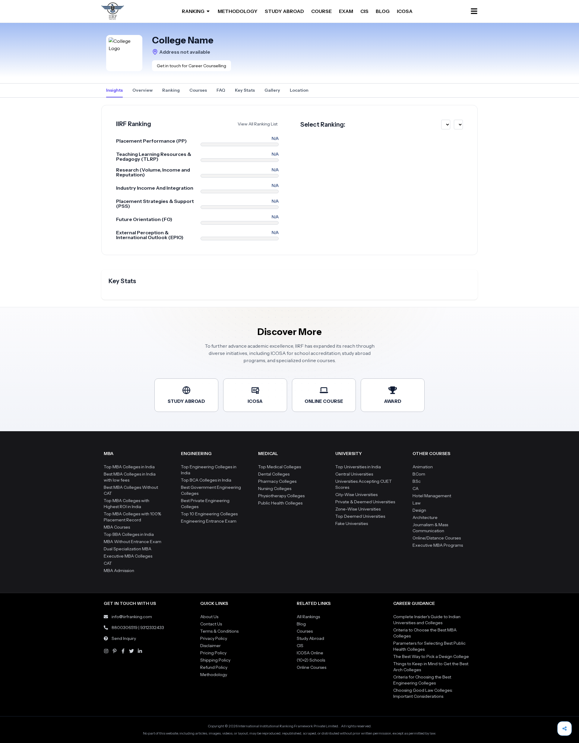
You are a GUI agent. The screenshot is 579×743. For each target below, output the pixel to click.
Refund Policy (213, 667)
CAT (108, 563)
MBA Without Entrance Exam (132, 541)
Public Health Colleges (280, 503)
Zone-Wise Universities (358, 509)
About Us (209, 616)
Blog (301, 624)
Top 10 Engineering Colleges (209, 514)
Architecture (425, 517)
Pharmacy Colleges (277, 481)
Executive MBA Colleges (128, 556)
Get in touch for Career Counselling (191, 65)
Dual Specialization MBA (127, 549)
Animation (423, 467)
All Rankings (308, 616)
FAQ (221, 90)
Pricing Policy (213, 653)
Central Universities (354, 474)
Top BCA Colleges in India (206, 480)
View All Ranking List (257, 124)
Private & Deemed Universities (365, 501)
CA (416, 488)
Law (417, 503)
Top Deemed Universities (360, 516)
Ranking (171, 90)
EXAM (346, 11)
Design (419, 510)
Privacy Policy (213, 638)
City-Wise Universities (356, 494)
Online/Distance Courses (437, 538)
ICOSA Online (310, 653)
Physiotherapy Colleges (281, 495)
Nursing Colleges (274, 488)
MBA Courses (117, 527)
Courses (198, 90)
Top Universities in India (358, 467)
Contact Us (211, 624)
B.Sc (417, 481)
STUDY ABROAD (284, 11)
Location (299, 90)
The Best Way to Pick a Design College (431, 656)
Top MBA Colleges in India (129, 467)
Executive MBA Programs (438, 545)
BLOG (383, 11)
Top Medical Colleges (279, 467)
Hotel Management (432, 495)
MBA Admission (119, 570)
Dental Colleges (274, 474)
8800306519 (125, 627)
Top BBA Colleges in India (129, 534)
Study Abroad (310, 638)
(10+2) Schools (311, 660)
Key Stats (245, 90)
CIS (364, 11)
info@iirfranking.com (132, 616)
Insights (114, 90)
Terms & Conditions (219, 631)
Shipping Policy (215, 660)
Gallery (272, 90)
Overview (142, 90)
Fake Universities (351, 523)
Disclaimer (210, 645)
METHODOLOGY (238, 11)
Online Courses (311, 667)
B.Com (419, 474)
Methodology (213, 674)
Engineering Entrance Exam (208, 521)
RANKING (193, 11)
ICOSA (405, 11)
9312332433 (152, 627)
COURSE (321, 11)
